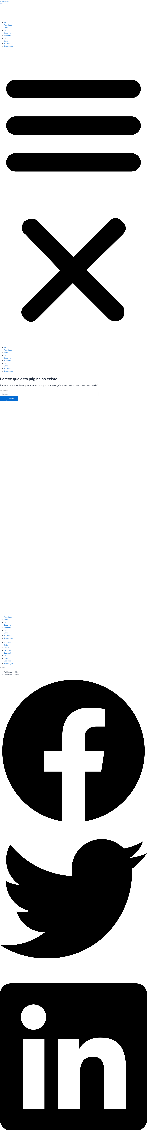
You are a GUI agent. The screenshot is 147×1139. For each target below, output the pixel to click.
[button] (73, 197)
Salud (6, 41)
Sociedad (7, 43)
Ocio (6, 38)
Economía (8, 36)
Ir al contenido (5, 1)
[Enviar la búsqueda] (3, 398)
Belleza (6, 28)
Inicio (6, 22)
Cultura (7, 30)
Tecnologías (8, 46)
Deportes (7, 33)
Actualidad (8, 25)
